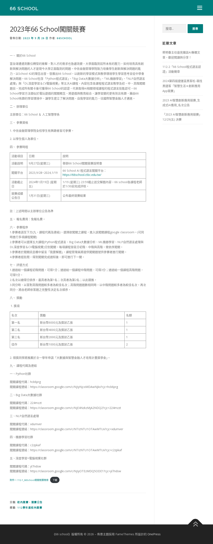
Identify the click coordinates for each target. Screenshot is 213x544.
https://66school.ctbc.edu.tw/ (82, 175)
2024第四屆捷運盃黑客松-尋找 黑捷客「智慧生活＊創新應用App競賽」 (182, 86)
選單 (199, 8)
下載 (55, 480)
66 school (24, 8)
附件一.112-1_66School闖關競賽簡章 (29, 480)
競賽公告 (37, 502)
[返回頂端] (195, 524)
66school (64, 38)
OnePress (154, 534)
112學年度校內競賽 (29, 507)
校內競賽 (22, 502)
